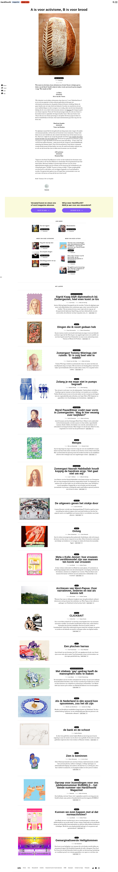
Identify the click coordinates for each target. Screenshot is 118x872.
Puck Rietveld (84, 534)
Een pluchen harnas (76, 646)
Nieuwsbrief (35, 867)
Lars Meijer (71, 677)
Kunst (76, 837)
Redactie (60, 80)
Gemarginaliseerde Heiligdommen (76, 840)
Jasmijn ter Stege (86, 706)
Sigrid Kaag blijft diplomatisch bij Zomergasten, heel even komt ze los (76, 298)
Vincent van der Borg (72, 361)
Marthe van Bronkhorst (71, 706)
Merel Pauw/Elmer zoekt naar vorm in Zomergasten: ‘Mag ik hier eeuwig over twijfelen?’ (76, 412)
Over (29, 867)
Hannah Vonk (85, 446)
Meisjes (76, 442)
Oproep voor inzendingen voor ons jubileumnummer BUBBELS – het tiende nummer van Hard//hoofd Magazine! (76, 786)
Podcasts (87, 867)
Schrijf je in (75, 210)
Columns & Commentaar (77, 668)
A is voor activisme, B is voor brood (59, 9)
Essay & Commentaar (76, 294)
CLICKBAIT (77, 615)
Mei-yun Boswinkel (72, 446)
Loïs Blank (72, 565)
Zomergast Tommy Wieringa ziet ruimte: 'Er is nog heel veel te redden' (77, 355)
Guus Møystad (84, 649)
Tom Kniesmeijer (72, 649)
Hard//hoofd (6, 2)
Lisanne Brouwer (78, 506)
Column (76, 554)
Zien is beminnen (76, 755)
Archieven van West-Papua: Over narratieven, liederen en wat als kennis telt (76, 591)
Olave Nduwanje (73, 759)
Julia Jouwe (72, 596)
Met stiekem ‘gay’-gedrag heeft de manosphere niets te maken (77, 672)
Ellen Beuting (84, 387)
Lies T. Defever (72, 476)
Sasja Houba (83, 619)
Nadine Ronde (72, 387)
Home (24, 867)
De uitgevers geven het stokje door (76, 503)
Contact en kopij (79, 867)
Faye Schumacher (71, 330)
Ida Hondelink (78, 843)
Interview (76, 500)
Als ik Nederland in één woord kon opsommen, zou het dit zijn (76, 702)
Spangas (69, 110)
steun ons (25, 2)
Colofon (42, 867)
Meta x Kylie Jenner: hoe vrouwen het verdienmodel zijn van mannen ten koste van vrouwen (76, 559)
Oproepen (70, 867)
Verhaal (76, 324)
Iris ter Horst (84, 759)
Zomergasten (76, 350)
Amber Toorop (83, 596)
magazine (15, 2)
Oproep (76, 780)
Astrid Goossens (72, 418)
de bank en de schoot (76, 729)
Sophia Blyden (78, 733)
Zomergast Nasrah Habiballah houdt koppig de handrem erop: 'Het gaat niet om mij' (76, 471)
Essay (76, 585)
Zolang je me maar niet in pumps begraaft (76, 383)
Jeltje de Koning (83, 302)
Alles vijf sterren (59, 78)
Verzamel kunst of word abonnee (53, 867)
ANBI (65, 867)
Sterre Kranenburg (84, 330)
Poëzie (76, 727)
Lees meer (91, 313)
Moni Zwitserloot (72, 534)
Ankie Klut (72, 619)
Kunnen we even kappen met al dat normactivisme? (76, 813)
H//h (19, 868)
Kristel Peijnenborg (83, 677)
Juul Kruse (71, 302)
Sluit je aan (42, 210)
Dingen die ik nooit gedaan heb (76, 327)
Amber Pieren (83, 565)
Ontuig (76, 531)
